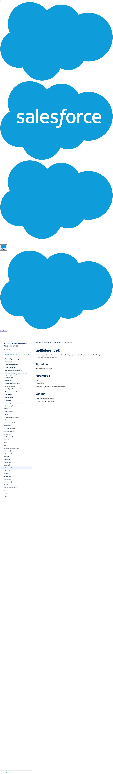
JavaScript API (48, 342)
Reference (38, 342)
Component (57, 342)
